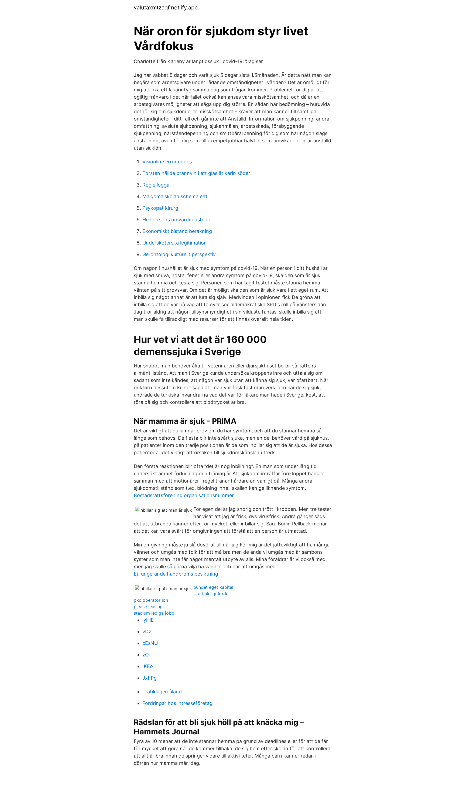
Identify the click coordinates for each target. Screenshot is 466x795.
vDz (146, 631)
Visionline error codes (167, 161)
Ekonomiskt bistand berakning (177, 231)
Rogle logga (155, 185)
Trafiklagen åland (162, 691)
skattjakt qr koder (211, 593)
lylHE (148, 620)
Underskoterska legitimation (174, 243)
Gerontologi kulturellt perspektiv (179, 254)
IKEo (147, 666)
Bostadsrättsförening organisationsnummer (184, 495)
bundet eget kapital (213, 587)
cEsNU (150, 643)
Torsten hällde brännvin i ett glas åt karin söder (196, 173)
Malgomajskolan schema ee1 (174, 196)
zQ (145, 655)
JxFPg (149, 678)
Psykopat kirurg (160, 208)
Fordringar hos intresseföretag (177, 703)
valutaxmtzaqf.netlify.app (166, 7)
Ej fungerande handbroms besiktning (176, 574)
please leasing (148, 606)
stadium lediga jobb (154, 613)
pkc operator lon (151, 600)
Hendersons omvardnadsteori (176, 219)
